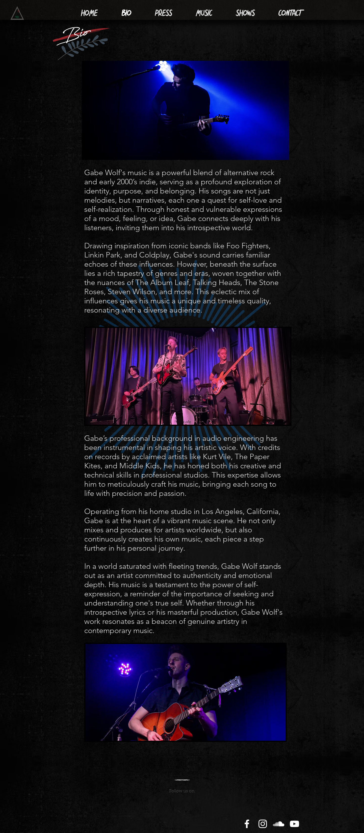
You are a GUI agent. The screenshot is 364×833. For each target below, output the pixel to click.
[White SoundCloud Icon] (278, 824)
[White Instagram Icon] (262, 824)
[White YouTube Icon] (294, 824)
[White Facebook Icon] (247, 824)
